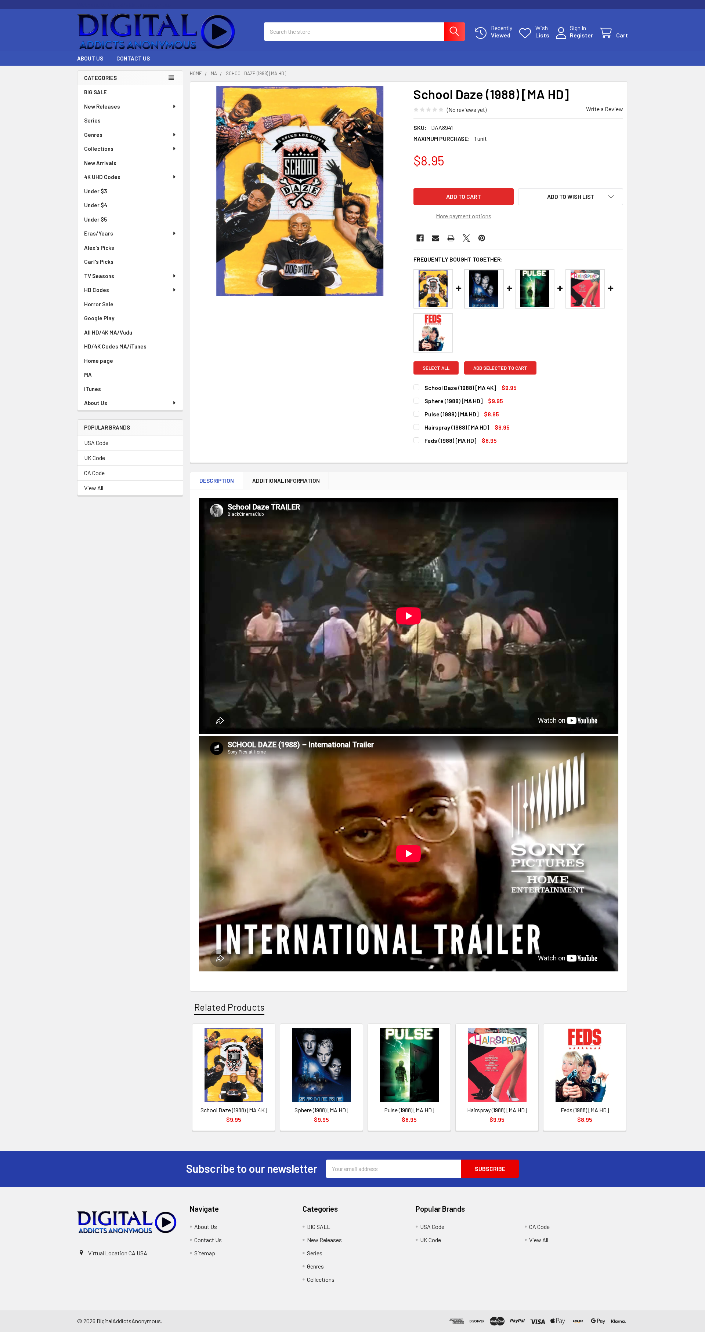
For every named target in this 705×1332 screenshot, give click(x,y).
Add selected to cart (500, 368)
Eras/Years (98, 233)
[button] (570, 196)
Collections (98, 148)
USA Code (96, 442)
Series (92, 120)
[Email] (435, 238)
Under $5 (95, 219)
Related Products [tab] (229, 1006)
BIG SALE (95, 92)
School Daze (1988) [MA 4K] (460, 387)
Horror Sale (98, 304)
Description (216, 480)
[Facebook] (420, 238)
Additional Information (286, 480)
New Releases (102, 106)
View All (93, 487)
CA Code (94, 472)
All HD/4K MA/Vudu (108, 332)
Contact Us (133, 58)
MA (88, 374)
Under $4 (95, 205)
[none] (300, 191)
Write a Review (604, 108)
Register (581, 35)
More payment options (463, 215)
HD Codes (96, 290)
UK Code (94, 457)
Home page (98, 360)
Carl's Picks (98, 261)
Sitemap (204, 1252)
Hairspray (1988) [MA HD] (456, 427)
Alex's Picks (99, 247)
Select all (436, 368)
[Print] (451, 238)
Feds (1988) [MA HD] (450, 440)
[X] (466, 238)
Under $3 (95, 191)
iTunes (92, 389)
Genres (93, 134)
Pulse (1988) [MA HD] (451, 413)
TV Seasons (99, 276)
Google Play (99, 318)
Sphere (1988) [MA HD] (453, 400)
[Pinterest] (481, 238)
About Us (90, 58)
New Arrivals (100, 163)
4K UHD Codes (102, 177)
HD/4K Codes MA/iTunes (115, 346)
